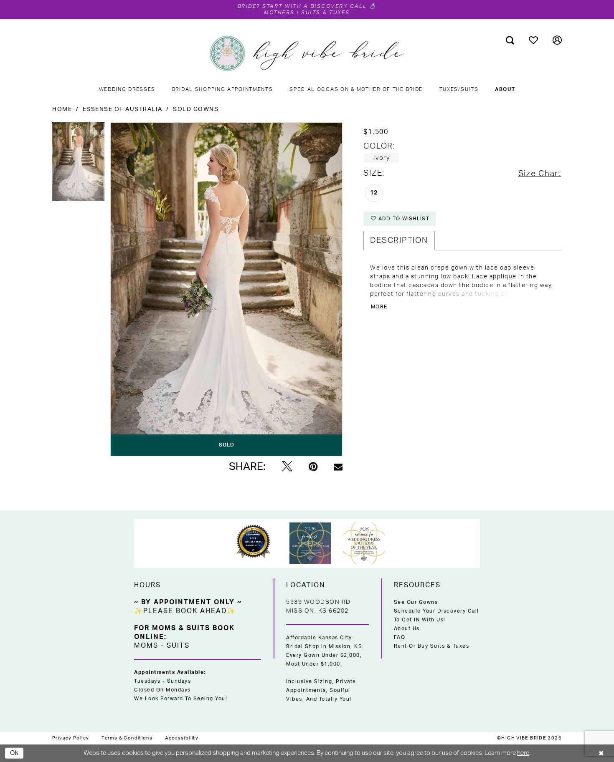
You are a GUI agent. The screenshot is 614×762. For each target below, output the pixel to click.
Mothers (279, 12)
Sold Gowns (195, 109)
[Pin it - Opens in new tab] (313, 467)
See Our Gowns (416, 602)
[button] (557, 40)
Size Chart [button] (539, 174)
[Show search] (510, 40)
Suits (178, 645)
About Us (407, 628)
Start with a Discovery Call (315, 6)
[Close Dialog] (601, 753)
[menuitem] (510, 40)
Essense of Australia (122, 109)
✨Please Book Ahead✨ (185, 611)
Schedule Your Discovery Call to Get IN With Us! (436, 615)
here (523, 753)
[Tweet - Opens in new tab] (287, 467)
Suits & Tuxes (325, 12)
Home (62, 109)
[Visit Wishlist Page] (533, 40)
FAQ (400, 637)
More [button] (379, 306)
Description (399, 241)
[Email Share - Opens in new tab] (338, 467)
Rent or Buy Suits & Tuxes (431, 645)
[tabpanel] (78, 164)
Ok (14, 752)
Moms (146, 645)
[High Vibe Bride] (307, 53)
